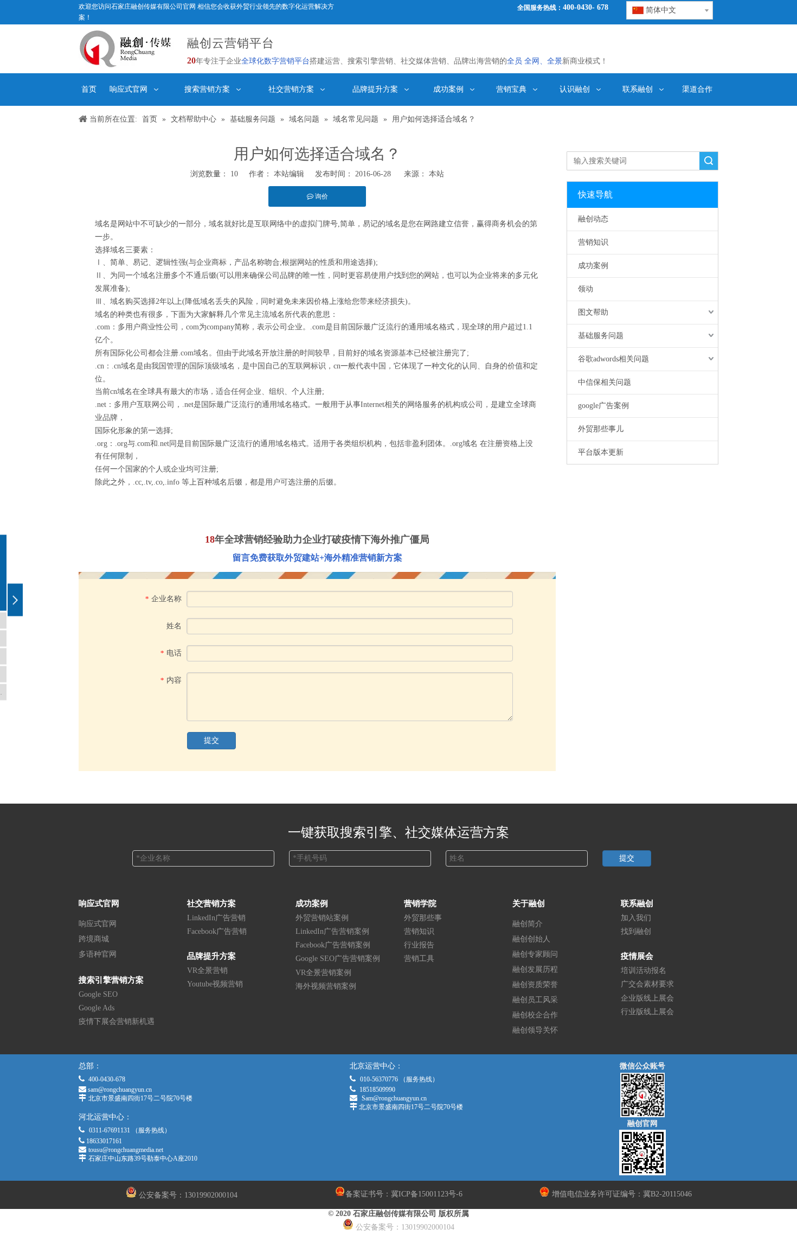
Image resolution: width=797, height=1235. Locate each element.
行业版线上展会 (647, 1012)
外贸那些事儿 (601, 429)
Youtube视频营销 (215, 984)
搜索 (708, 161)
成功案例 (593, 266)
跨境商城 (94, 939)
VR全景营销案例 (323, 973)
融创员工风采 (535, 1000)
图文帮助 (593, 312)
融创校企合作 (535, 1015)
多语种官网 (98, 954)
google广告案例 (603, 406)
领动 (585, 289)
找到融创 (636, 931)
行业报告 (419, 945)
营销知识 (593, 242)
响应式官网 (98, 924)
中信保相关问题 (604, 382)
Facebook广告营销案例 (332, 945)
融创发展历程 (535, 969)
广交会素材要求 (647, 984)
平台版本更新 (601, 452)
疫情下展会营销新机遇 (117, 1021)
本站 (436, 174)
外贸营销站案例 (322, 918)
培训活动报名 (643, 970)
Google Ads (96, 1008)
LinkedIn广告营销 (216, 918)
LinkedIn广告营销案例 (332, 931)
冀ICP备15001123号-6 (426, 1194)
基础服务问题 (601, 336)
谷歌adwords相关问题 (613, 359)
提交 (211, 740)
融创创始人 (531, 939)
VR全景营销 (207, 970)
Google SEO (98, 994)
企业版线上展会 (647, 998)
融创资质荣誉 (535, 985)
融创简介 (527, 924)
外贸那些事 (423, 918)
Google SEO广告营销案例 (337, 958)
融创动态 (593, 219)
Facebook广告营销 (217, 931)
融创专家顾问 (535, 954)
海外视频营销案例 (325, 986)
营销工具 (419, 958)
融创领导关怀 (535, 1030)
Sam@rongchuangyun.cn (394, 1098)
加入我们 (636, 918)
